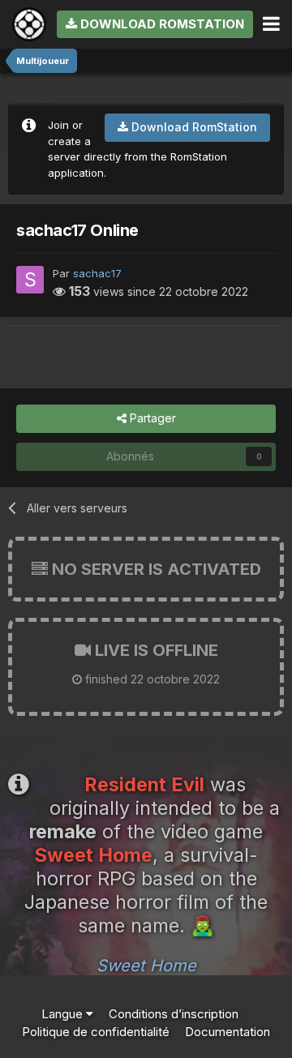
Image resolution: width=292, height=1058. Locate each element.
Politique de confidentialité (96, 1031)
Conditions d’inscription (173, 1014)
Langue (63, 1014)
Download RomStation (160, 24)
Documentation (227, 1031)
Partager (151, 418)
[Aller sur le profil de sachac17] (30, 279)
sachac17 (97, 273)
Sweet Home (146, 965)
